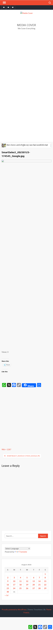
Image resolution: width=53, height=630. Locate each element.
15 (45, 581)
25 (20, 588)
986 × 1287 (6, 449)
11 (20, 581)
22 (45, 585)
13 (34, 581)
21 (39, 585)
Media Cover (26, 25)
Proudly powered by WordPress (14, 609)
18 (20, 585)
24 (14, 588)
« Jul (6, 595)
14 (39, 581)
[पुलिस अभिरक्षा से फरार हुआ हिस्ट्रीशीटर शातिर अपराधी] (50, 145)
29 (45, 588)
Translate (23, 552)
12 (27, 581)
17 (14, 585)
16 (8, 585)
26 (27, 588)
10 (14, 581)
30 (8, 592)
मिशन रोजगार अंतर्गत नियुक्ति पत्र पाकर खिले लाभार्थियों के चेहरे (24, 145)
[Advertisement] (26, 60)
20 (34, 585)
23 (8, 588)
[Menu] (4, 2)
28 (39, 588)
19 (27, 585)
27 (34, 588)
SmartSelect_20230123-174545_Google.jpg (23, 456)
